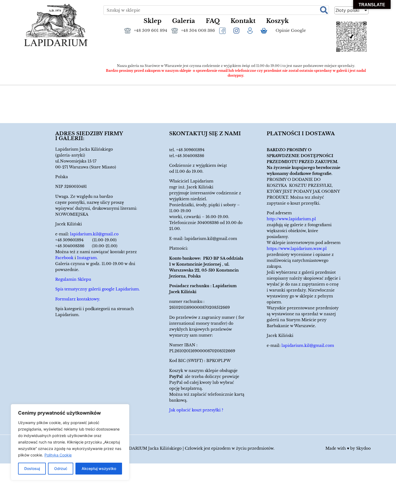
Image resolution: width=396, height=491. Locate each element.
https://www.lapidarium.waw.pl (297, 248)
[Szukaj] (324, 10)
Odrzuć (60, 468)
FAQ (213, 21)
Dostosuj (32, 468)
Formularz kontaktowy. (77, 299)
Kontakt (243, 21)
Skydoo (363, 448)
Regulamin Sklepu (73, 279)
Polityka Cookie (58, 455)
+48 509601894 (190, 149)
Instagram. (87, 257)
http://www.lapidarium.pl (291, 218)
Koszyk (277, 21)
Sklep (152, 21)
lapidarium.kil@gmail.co (94, 234)
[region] (70, 442)
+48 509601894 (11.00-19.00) (86, 240)
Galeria (183, 21)
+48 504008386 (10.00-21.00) (86, 245)
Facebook (64, 257)
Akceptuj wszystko (99, 468)
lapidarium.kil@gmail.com (211, 238)
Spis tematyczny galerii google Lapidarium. (97, 289)
